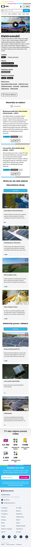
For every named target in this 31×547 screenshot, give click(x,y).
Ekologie (10, 78)
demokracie (14, 13)
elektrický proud (23, 84)
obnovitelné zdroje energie (9, 84)
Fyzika (4, 78)
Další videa (15, 190)
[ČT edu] (5, 7)
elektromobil (14, 88)
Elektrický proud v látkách (9, 66)
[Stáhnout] (12, 140)
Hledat (26, 10)
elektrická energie (6, 86)
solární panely (24, 86)
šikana (27, 13)
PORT (3, 57)
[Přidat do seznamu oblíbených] (18, 140)
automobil (16, 86)
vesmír (23, 13)
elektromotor (5, 88)
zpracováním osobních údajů (15, 485)
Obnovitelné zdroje (7, 63)
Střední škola (6, 72)
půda (9, 13)
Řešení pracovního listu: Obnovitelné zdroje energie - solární (15, 112)
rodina (19, 13)
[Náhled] (15, 140)
